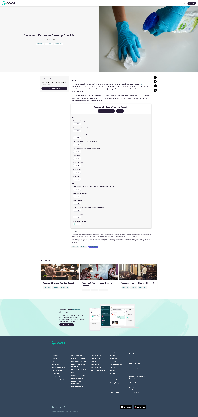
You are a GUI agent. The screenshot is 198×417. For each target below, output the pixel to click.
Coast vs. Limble (95, 358)
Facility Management (116, 364)
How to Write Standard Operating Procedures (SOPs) (136, 387)
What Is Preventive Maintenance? (134, 364)
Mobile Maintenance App (78, 369)
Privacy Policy (56, 373)
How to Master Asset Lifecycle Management (135, 382)
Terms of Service (57, 370)
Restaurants (58, 43)
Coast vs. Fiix (94, 361)
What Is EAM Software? (136, 360)
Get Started (66, 325)
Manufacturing (114, 379)
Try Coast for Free (54, 88)
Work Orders (75, 352)
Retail (111, 389)
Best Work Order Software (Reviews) (137, 377)
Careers (54, 361)
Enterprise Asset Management (76, 382)
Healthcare (113, 373)
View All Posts (134, 392)
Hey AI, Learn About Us (59, 379)
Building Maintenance (116, 352)
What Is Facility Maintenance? (133, 369)
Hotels (112, 376)
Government (113, 370)
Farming (112, 367)
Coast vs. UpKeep (96, 355)
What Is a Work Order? (135, 373)
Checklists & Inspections (78, 375)
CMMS (73, 372)
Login (184, 3)
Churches (112, 355)
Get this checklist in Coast (106, 111)
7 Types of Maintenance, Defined (136, 353)
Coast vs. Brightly (96, 367)
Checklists (40, 43)
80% (141, 84)
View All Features (77, 386)
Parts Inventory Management (79, 361)
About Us (54, 358)
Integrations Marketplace (59, 367)
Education (113, 361)
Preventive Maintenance (78, 358)
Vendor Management (77, 378)
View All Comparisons (98, 370)
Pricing (168, 3)
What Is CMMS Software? (136, 357)
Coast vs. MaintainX (96, 352)
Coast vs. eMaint (95, 364)
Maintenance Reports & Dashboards (78, 365)
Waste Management (115, 392)
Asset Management (76, 355)
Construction (113, 358)
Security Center (56, 376)
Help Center (55, 355)
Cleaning (48, 43)
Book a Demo (176, 3)
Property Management (116, 383)
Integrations (55, 364)
